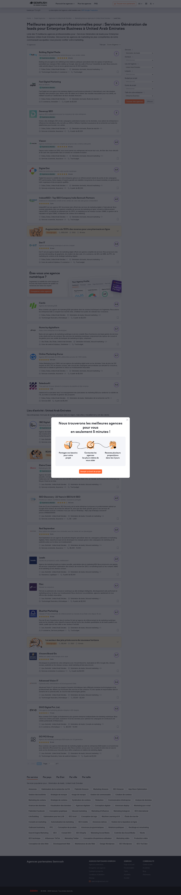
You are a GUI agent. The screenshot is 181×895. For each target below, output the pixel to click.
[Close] (127, 419)
